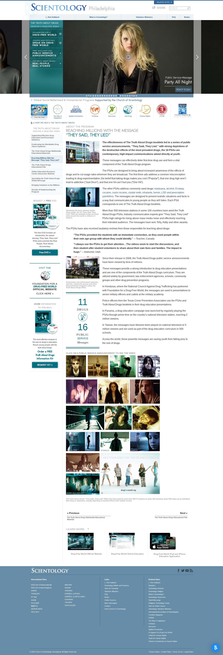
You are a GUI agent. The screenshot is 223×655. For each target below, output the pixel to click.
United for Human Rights (158, 635)
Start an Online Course (157, 606)
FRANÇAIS (35, 594)
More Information (111, 603)
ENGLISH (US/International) (41, 585)
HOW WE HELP (42, 122)
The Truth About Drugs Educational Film (41, 166)
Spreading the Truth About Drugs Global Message (46, 179)
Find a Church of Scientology (115, 609)
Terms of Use (178, 652)
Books (187, 17)
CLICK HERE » (45, 293)
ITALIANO (68, 602)
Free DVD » (45, 252)
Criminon (95, 116)
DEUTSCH (35, 612)
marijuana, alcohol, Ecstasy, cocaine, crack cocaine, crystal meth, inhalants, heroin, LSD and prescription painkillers (143, 192)
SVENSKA (68, 591)
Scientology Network (156, 588)
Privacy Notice (154, 652)
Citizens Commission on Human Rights (163, 641)
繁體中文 (34, 606)
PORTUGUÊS (70, 605)
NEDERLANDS (36, 609)
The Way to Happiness (57, 117)
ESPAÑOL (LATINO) (72, 594)
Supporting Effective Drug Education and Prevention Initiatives (43, 137)
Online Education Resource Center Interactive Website (43, 173)
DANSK (34, 591)
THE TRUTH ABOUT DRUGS (63, 122)
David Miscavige (155, 600)
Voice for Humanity (111, 588)
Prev (90, 95)
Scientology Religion (156, 591)
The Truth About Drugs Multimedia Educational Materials (46, 152)
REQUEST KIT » (44, 364)
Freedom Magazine (182, 115)
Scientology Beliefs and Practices (117, 585)
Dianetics (152, 585)
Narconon (112, 116)
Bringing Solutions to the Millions (46, 185)
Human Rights (145, 116)
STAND (151, 618)
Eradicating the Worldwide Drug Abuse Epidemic (45, 145)
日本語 (33, 600)
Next (133, 95)
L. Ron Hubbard (52, 17)
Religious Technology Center (159, 603)
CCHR (162, 116)
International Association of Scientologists (164, 612)
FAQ (174, 17)
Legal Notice (188, 652)
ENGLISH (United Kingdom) (41, 588)
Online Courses (110, 600)
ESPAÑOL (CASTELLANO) (75, 596)
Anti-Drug (128, 116)
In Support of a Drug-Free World (160, 632)
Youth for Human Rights (157, 638)
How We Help (39, 117)
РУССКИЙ (35, 603)
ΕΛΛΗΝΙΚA (69, 599)
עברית (34, 597)
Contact (107, 606)
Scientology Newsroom (157, 597)
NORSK (68, 588)
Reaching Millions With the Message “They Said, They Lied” (45, 159)
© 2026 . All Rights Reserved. (53, 652)
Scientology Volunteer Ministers (160, 609)
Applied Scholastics (76, 116)
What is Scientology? (98, 17)
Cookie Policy (166, 652)
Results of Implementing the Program (44, 191)
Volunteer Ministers (144, 17)
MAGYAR (68, 585)
